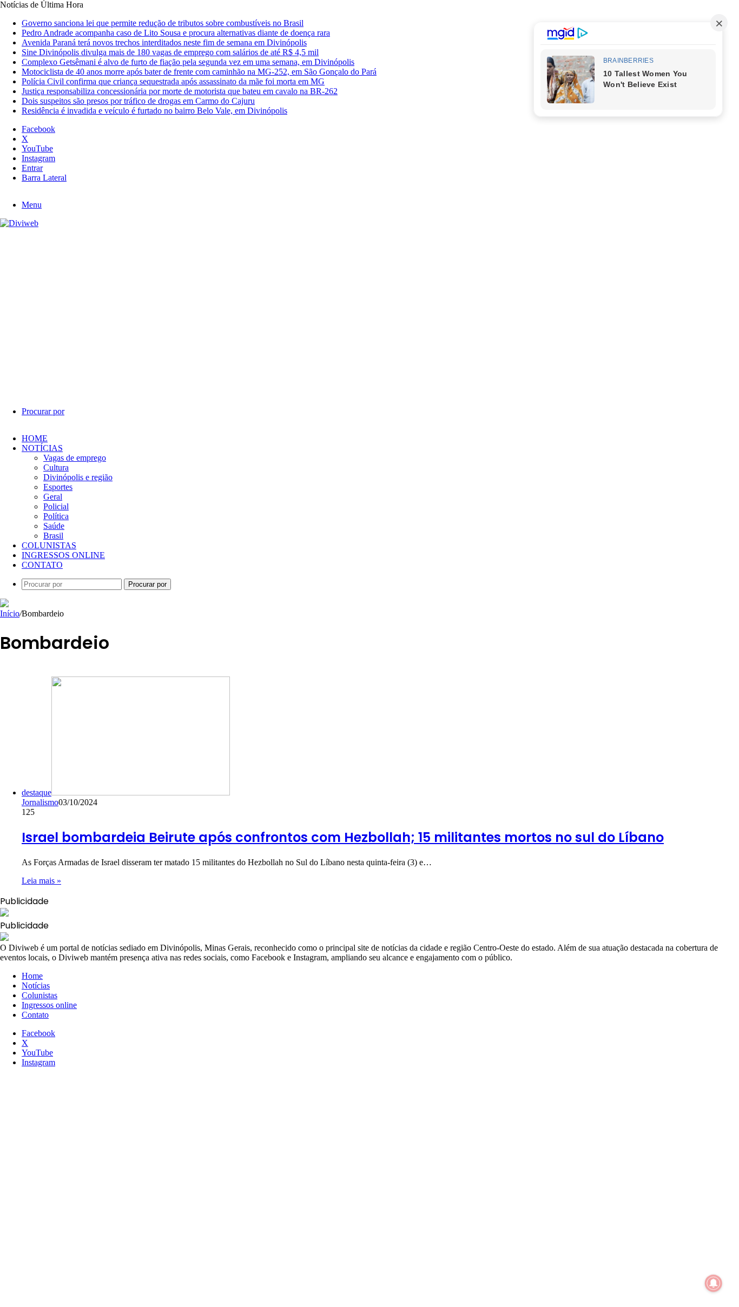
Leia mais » (41, 880)
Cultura (56, 467)
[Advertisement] (369, 309)
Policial (56, 506)
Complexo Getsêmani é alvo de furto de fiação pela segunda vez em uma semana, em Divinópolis (188, 62)
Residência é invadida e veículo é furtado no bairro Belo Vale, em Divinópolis (154, 110)
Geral (52, 496)
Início (9, 613)
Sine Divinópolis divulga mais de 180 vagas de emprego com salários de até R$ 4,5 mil (170, 52)
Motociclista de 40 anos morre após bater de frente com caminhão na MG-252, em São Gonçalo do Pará (199, 71)
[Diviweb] (19, 223)
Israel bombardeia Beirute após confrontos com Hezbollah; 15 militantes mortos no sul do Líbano (343, 837)
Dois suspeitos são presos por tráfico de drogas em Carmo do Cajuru (138, 100)
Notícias (42, 448)
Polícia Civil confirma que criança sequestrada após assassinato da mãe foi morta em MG (173, 81)
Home (35, 438)
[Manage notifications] (713, 1283)
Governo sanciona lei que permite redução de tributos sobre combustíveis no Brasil (162, 23)
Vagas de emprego (74, 457)
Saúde (53, 525)
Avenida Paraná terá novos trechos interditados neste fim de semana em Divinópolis (164, 42)
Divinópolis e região (78, 477)
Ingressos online (63, 555)
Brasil (53, 535)
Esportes (57, 487)
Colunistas (49, 545)
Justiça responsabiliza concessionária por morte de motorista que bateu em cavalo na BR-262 (180, 91)
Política (56, 516)
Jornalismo (40, 802)
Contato (42, 564)
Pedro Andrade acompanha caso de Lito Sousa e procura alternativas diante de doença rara (176, 32)
